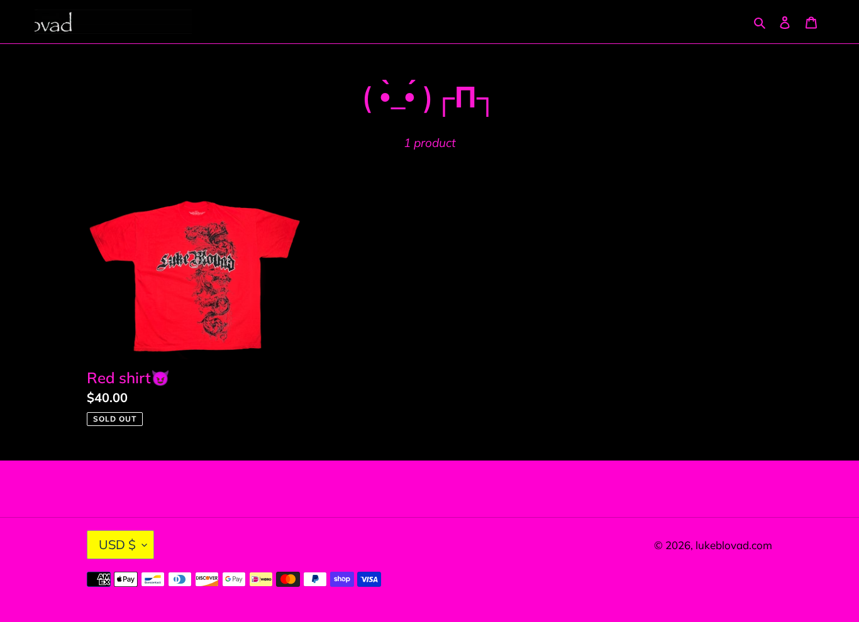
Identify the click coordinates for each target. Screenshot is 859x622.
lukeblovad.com (734, 545)
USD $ (117, 544)
